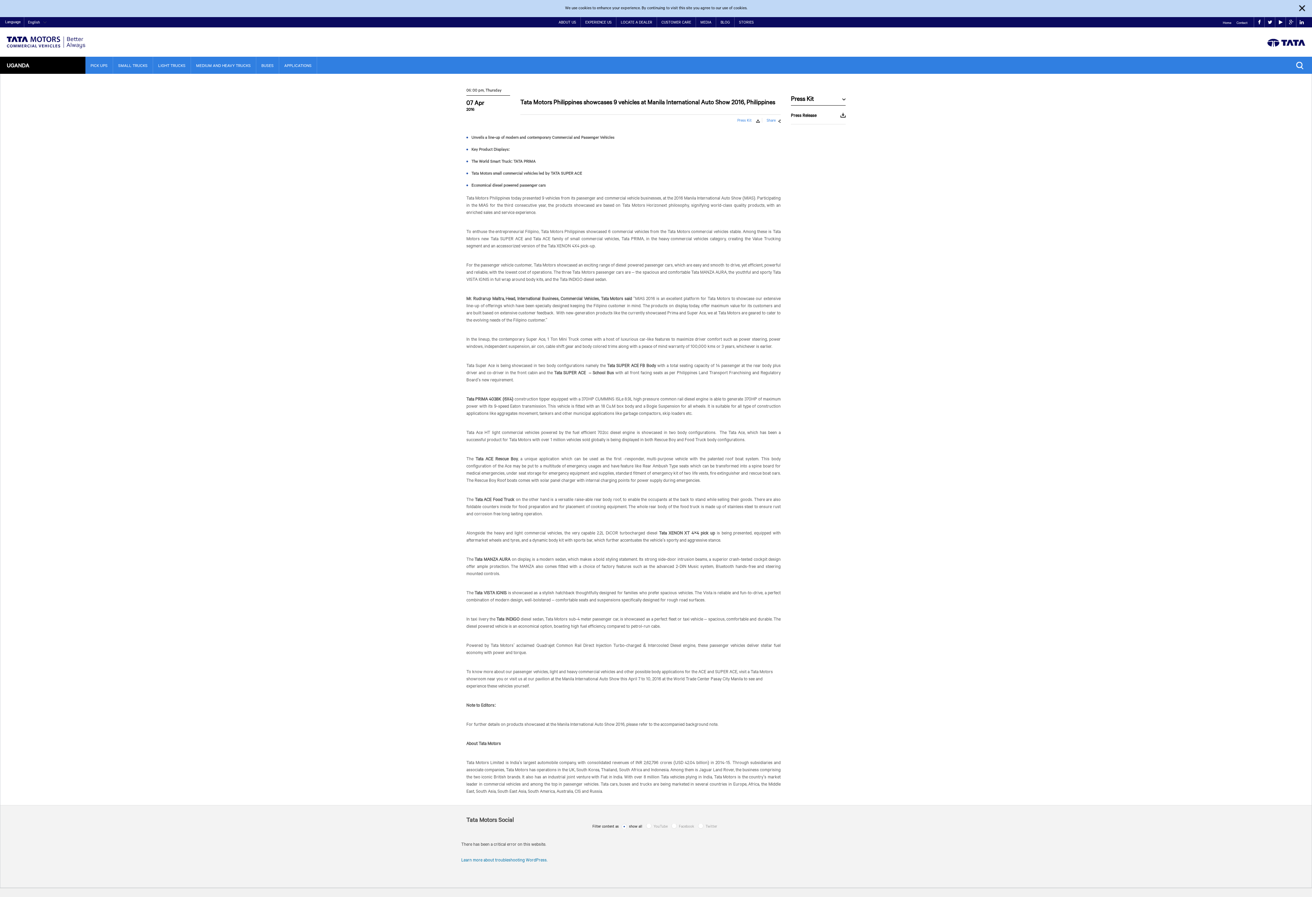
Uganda (18, 65)
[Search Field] (1301, 65)
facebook (1259, 22)
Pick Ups (99, 65)
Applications (298, 65)
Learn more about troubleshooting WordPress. (504, 859)
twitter (1270, 22)
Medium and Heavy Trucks (223, 65)
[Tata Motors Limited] (46, 38)
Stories (746, 22)
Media (705, 22)
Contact (1241, 23)
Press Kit (744, 120)
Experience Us (598, 22)
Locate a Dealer (636, 22)
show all (635, 826)
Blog (725, 22)
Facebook (686, 826)
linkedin (1301, 22)
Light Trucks (172, 65)
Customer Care (676, 22)
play (1280, 22)
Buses (267, 65)
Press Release (804, 115)
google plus (1291, 22)
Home (1227, 23)
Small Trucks (133, 65)
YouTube (661, 826)
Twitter (711, 826)
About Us (567, 22)
